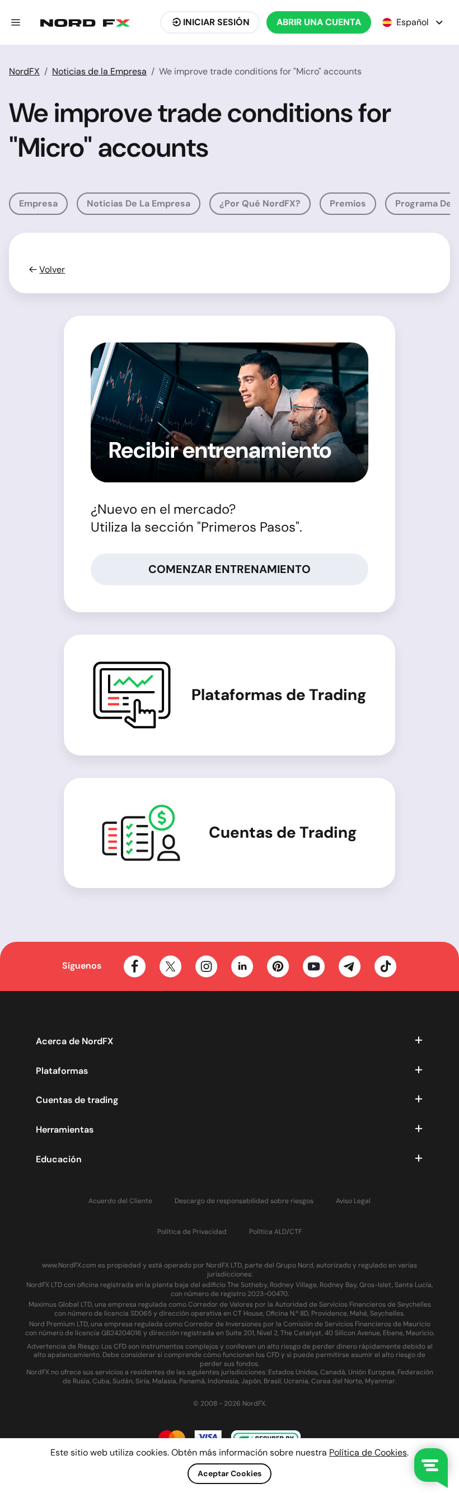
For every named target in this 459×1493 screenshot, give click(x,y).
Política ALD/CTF (275, 1232)
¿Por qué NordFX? (260, 203)
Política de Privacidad (192, 1232)
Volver (52, 269)
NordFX (24, 71)
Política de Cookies (368, 1452)
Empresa (38, 203)
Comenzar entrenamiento (229, 569)
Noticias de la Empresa (99, 71)
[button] (15, 22)
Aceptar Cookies (229, 1473)
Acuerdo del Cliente (120, 1201)
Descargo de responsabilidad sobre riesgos (244, 1201)
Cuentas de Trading (283, 833)
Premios (348, 203)
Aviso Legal (353, 1201)
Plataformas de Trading (279, 695)
